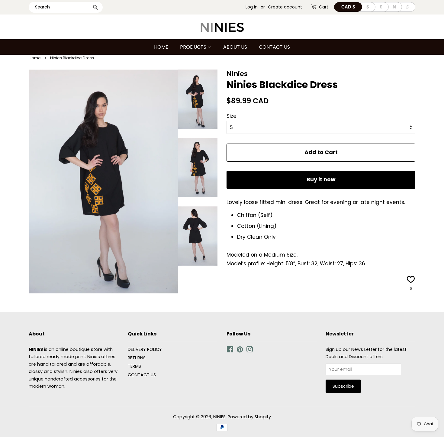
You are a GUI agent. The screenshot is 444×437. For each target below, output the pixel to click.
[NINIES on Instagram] (249, 351)
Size (231, 116)
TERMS (134, 366)
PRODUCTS (194, 47)
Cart (323, 7)
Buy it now (321, 179)
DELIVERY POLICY (145, 349)
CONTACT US (274, 47)
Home (35, 57)
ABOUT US (235, 47)
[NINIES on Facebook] (230, 351)
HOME (161, 47)
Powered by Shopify (249, 417)
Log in (252, 7)
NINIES (219, 417)
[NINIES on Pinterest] (239, 351)
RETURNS (137, 358)
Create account (285, 7)
